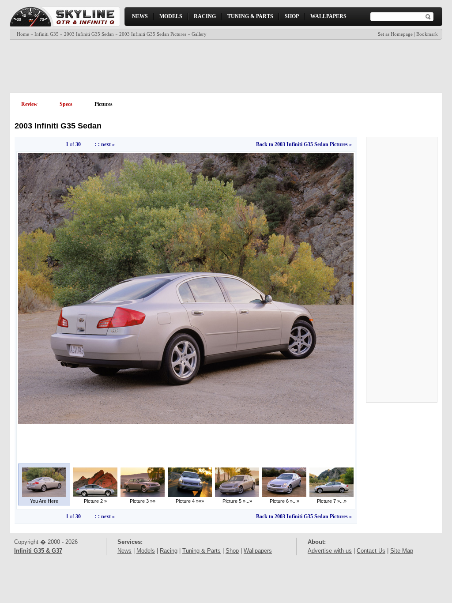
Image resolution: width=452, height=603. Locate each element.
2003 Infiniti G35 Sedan (89, 34)
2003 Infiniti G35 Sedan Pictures (152, 34)
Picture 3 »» (142, 501)
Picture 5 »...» (237, 501)
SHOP (292, 16)
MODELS (170, 16)
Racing (168, 550)
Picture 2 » (95, 501)
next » (108, 144)
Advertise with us (330, 550)
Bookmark (427, 34)
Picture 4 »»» (190, 501)
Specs (66, 104)
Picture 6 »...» (284, 501)
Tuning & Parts (201, 550)
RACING (205, 16)
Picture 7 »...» (332, 501)
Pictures (103, 104)
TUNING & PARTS (250, 16)
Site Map (401, 550)
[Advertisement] (225, 66)
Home (23, 34)
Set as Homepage (395, 34)
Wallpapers (258, 550)
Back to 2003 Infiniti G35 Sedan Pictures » (304, 144)
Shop (232, 550)
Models (145, 550)
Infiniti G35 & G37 (38, 550)
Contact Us (371, 550)
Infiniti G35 (46, 34)
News (124, 550)
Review (29, 104)
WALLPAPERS (328, 16)
